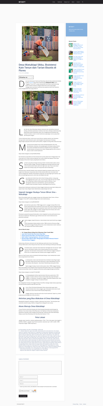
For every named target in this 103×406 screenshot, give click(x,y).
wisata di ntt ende (36, 346)
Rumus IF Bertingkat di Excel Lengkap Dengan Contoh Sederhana (78, 103)
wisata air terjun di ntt (27, 345)
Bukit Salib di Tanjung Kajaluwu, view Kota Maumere (35, 237)
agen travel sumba (33, 330)
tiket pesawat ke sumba (47, 343)
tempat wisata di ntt (46, 341)
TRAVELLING (40, 329)
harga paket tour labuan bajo (42, 332)
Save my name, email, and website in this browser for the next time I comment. (38, 386)
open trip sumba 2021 (44, 333)
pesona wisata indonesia (26, 341)
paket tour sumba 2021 (48, 338)
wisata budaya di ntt (28, 346)
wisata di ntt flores (44, 346)
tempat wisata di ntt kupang (48, 342)
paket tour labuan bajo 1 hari (48, 334)
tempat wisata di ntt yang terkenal (35, 343)
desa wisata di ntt (49, 330)
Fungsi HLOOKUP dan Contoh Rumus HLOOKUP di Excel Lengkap (78, 77)
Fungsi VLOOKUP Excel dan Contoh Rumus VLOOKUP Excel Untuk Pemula (78, 71)
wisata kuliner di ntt (29, 347)
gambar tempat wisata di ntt (30, 332)
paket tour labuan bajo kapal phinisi (36, 338)
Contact (78, 2)
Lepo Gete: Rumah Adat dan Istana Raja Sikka (33, 234)
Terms (80, 404)
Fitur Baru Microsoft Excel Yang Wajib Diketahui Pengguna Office (78, 58)
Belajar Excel (66, 2)
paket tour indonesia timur (37, 334)
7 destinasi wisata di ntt (25, 330)
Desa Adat (28, 329)
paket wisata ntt (25, 340)
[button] (82, 2)
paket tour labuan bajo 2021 (31, 336)
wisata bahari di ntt (52, 345)
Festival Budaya (34, 329)
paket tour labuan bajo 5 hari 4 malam (34, 337)
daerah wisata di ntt (42, 330)
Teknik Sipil (59, 2)
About (73, 2)
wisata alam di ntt (35, 345)
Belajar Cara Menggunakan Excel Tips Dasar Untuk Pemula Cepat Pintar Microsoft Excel (78, 46)
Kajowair (31, 82)
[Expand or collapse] (32, 77)
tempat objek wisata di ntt (36, 341)
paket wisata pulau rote (33, 340)
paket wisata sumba (43, 340)
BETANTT (22, 2)
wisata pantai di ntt (37, 347)
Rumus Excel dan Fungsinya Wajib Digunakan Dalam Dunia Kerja (77, 90)
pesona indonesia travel (52, 340)
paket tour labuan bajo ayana (48, 337)
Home (53, 2)
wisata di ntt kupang (53, 346)
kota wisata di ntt (24, 333)
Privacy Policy (75, 404)
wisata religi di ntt (45, 347)
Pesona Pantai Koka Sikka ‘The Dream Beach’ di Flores (35, 235)
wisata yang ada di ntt (53, 347)
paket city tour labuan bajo (54, 333)
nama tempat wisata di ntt (34, 333)
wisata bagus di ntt (43, 345)
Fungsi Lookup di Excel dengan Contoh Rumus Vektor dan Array (78, 83)
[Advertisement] (51, 12)
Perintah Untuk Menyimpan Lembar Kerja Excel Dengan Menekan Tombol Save (78, 64)
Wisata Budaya (23, 329)
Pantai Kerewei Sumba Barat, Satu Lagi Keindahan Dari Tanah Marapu (34, 349)
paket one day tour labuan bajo (25, 334)
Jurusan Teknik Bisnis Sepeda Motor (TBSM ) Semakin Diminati (78, 53)
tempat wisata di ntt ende (26, 342)
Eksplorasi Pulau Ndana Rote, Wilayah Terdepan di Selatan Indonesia (33, 350)
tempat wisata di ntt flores (36, 342)
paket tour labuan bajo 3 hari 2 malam (45, 336)
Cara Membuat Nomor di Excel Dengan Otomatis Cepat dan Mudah (78, 96)
